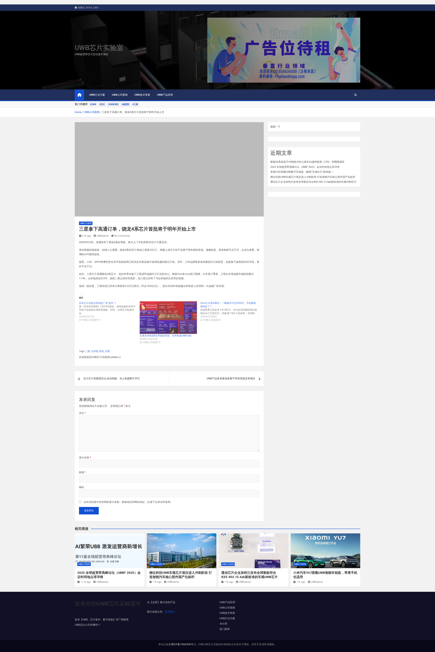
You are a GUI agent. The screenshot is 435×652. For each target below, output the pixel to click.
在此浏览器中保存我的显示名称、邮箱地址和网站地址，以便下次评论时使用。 (128, 502)
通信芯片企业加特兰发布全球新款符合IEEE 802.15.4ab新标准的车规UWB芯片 (313, 181)
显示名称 (85, 457)
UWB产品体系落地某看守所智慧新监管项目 (231, 378)
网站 (81, 487)
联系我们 (170, 611)
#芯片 (102, 104)
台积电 (94, 351)
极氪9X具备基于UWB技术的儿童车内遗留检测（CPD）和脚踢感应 (307, 161)
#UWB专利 (113, 104)
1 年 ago (157, 582)
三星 (87, 351)
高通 (107, 351)
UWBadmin (103, 235)
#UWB (93, 104)
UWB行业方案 (97, 94)
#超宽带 (125, 104)
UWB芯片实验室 (99, 48)
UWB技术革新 (142, 94)
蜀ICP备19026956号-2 (183, 644)
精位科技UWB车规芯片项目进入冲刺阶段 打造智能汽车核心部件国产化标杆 (312, 176)
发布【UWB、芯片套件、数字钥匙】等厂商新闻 (101, 619)
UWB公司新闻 (120, 94)
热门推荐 (225, 629)
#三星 (135, 104)
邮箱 (82, 472)
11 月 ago (86, 582)
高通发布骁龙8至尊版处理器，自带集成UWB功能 (165, 335)
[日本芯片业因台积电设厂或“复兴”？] (109, 311)
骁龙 (101, 351)
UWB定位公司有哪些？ (87, 624)
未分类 (223, 623)
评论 (82, 413)
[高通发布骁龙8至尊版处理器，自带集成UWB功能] (168, 317)
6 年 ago (86, 235)
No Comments (122, 235)
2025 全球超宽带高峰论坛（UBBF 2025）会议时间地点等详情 (305, 166)
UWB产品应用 (165, 94)
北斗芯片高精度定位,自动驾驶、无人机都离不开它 (111, 378)
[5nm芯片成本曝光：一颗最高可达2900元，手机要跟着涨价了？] (230, 311)
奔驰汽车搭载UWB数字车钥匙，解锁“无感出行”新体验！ (301, 171)
